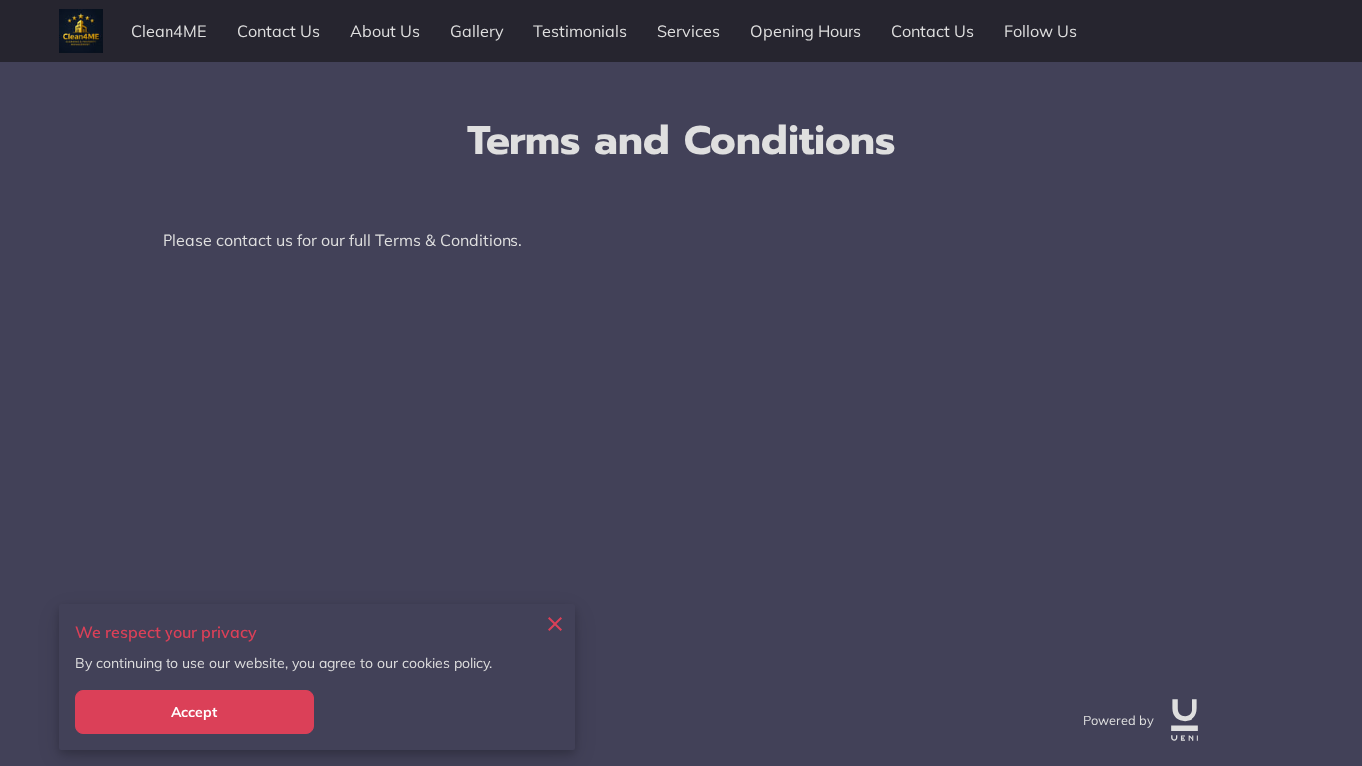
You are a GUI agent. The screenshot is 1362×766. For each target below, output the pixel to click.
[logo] (1184, 720)
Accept (194, 712)
